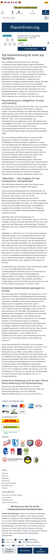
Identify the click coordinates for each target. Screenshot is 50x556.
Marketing (32, 540)
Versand (5, 476)
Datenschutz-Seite (25, 533)
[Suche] (46, 18)
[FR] (9, 2)
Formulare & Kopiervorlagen (12, 495)
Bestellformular (7, 485)
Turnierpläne (6, 497)
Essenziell (9, 540)
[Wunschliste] (33, 12)
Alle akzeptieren (41, 551)
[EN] (5, 2)
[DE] (2, 2)
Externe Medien (11, 542)
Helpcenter (6, 481)
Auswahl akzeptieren (9, 551)
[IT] (12, 2)
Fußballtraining (7, 500)
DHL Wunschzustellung (30, 542)
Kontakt (4, 488)
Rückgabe (5, 478)
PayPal (8, 545)
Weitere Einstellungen (34, 545)
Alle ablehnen (25, 550)
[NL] (16, 2)
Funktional (19, 545)
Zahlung (5, 473)
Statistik (21, 540)
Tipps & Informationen (10, 502)
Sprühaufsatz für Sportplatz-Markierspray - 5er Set (29, 37)
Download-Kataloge (9, 483)
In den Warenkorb (31, 49)
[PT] (19, 2)
